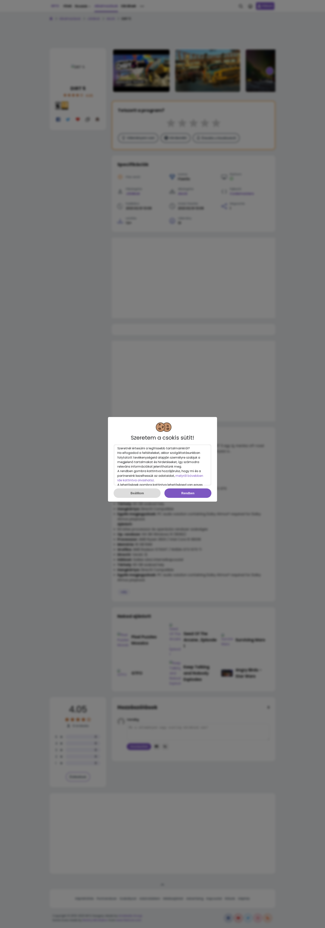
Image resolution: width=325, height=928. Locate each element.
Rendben (187, 493)
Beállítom (137, 493)
